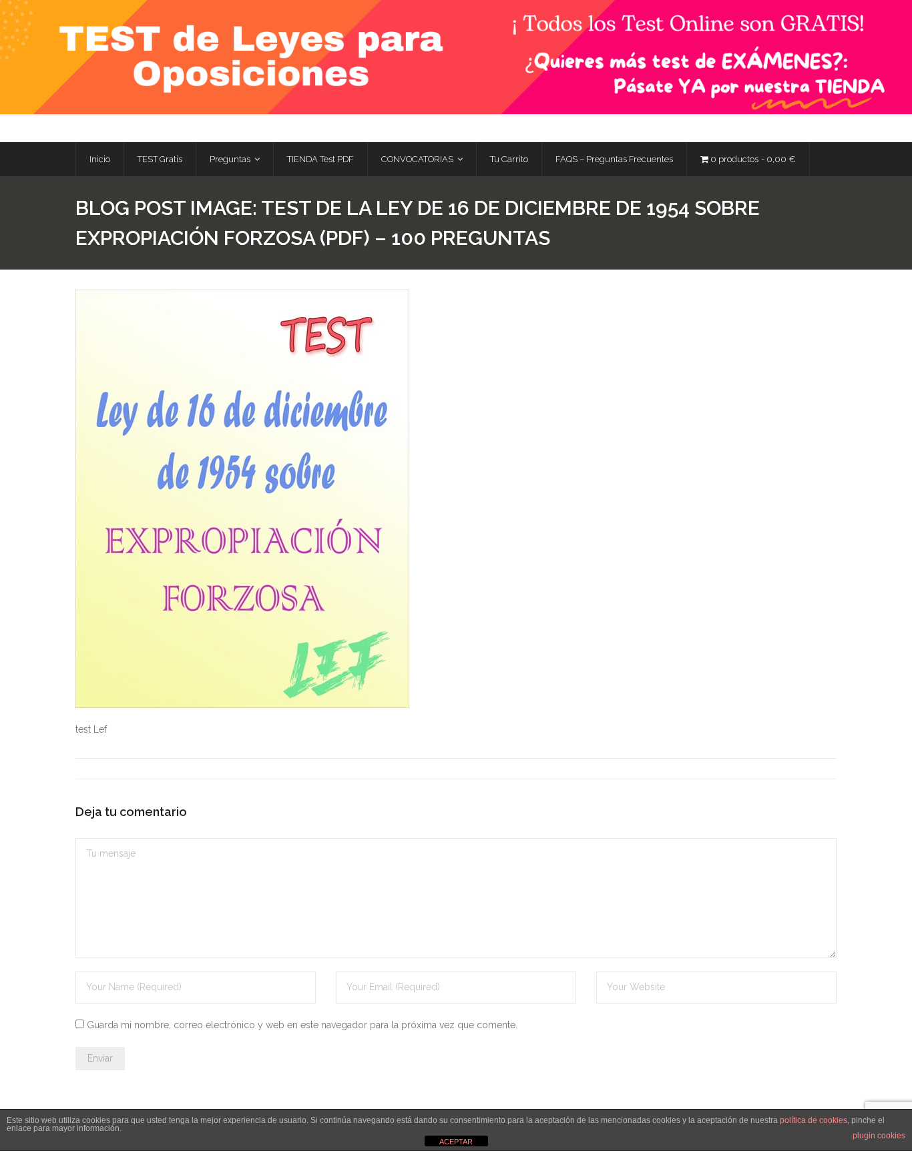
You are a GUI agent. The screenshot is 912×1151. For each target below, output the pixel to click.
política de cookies (813, 1120)
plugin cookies (879, 1135)
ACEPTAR (456, 1142)
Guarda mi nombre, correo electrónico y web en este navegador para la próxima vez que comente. (302, 1025)
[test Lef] (242, 499)
